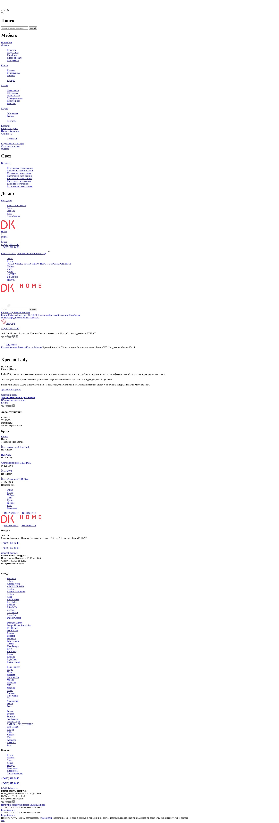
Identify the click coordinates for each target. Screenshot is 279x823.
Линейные (12, 55)
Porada (10, 711)
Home (4, 231)
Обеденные (12, 93)
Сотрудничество (15, 317)
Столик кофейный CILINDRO (16, 463)
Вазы (9, 213)
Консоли (11, 103)
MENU (10, 680)
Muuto (10, 690)
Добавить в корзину (11, 389)
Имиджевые (13, 60)
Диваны (5, 45)
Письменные (13, 101)
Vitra (9, 737)
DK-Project (11, 344)
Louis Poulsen (13, 667)
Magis (10, 669)
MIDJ (9, 685)
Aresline (11, 589)
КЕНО (36, 263)
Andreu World (13, 583)
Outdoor (5, 149)
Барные (10, 116)
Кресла (4, 65)
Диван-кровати (14, 58)
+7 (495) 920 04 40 (10, 244)
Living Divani (13, 662)
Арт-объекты (13, 216)
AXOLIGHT (13, 599)
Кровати (5, 126)
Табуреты (11, 121)
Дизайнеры (74, 315)
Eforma (4, 436)
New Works (12, 695)
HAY (9, 649)
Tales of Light (13, 721)
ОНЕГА (19, 263)
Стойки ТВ (6, 133)
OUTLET (32, 315)
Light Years (12, 659)
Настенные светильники (19, 181)
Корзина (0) (40, 253)
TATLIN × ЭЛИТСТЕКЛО (20, 724)
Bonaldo (11, 604)
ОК (3, 820)
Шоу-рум (10, 323)
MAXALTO (13, 677)
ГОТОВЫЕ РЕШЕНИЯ (59, 263)
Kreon (10, 654)
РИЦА (11, 263)
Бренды (11, 279)
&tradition (11, 578)
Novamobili (12, 701)
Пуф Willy (6, 455)
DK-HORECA (29, 513)
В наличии (12, 277)
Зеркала (11, 211)
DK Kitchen (12, 630)
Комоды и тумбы (9, 128)
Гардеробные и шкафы (12, 143)
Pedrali (10, 703)
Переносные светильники (20, 168)
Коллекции (62, 315)
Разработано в (8, 810)
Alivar (10, 581)
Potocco (10, 713)
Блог (3, 253)
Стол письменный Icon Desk (15, 447)
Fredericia (11, 638)
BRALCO (12, 607)
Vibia (9, 732)
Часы (9, 208)
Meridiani (11, 682)
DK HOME (12, 628)
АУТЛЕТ (11, 274)
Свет (9, 269)
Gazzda (10, 643)
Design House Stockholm (19, 625)
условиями (46, 818)
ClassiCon (11, 615)
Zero (9, 745)
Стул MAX (6, 471)
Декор (10, 271)
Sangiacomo (12, 719)
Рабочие (11, 75)
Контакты (11, 253)
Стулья (4, 108)
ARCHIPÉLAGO (15, 586)
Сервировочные (15, 98)
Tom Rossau (12, 727)
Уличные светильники (18, 183)
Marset (10, 672)
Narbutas (11, 693)
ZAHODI (11, 742)
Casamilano (12, 612)
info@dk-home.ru (9, 553)
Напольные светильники (19, 178)
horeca (4, 242)
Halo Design (13, 646)
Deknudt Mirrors (14, 622)
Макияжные (13, 90)
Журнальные (13, 95)
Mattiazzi (11, 675)
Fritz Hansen (13, 641)
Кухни (10, 261)
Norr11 (10, 698)
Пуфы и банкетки (10, 131)
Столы (4, 85)
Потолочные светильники (20, 170)
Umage (10, 729)
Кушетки (11, 50)
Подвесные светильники (19, 173)
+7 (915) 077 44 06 (10, 247)
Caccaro (11, 610)
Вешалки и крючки (16, 205)
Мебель (10, 266)
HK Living (12, 651)
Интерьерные (13, 73)
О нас (10, 258)
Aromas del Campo (16, 591)
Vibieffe (10, 734)
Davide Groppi (14, 618)
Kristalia (11, 656)
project (4, 236)
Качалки (11, 70)
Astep (9, 597)
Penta (9, 706)
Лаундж (11, 80)
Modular (11, 688)
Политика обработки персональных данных (23, 805)
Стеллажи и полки (10, 146)
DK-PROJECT (11, 513)
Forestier (11, 636)
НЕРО (43, 263)
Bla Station (12, 602)
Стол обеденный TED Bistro (15, 479)
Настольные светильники (19, 176)
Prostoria (11, 716)
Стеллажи (12, 138)
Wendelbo (11, 740)
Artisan (10, 594)
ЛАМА (28, 263)
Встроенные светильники (20, 186)
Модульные (12, 52)
